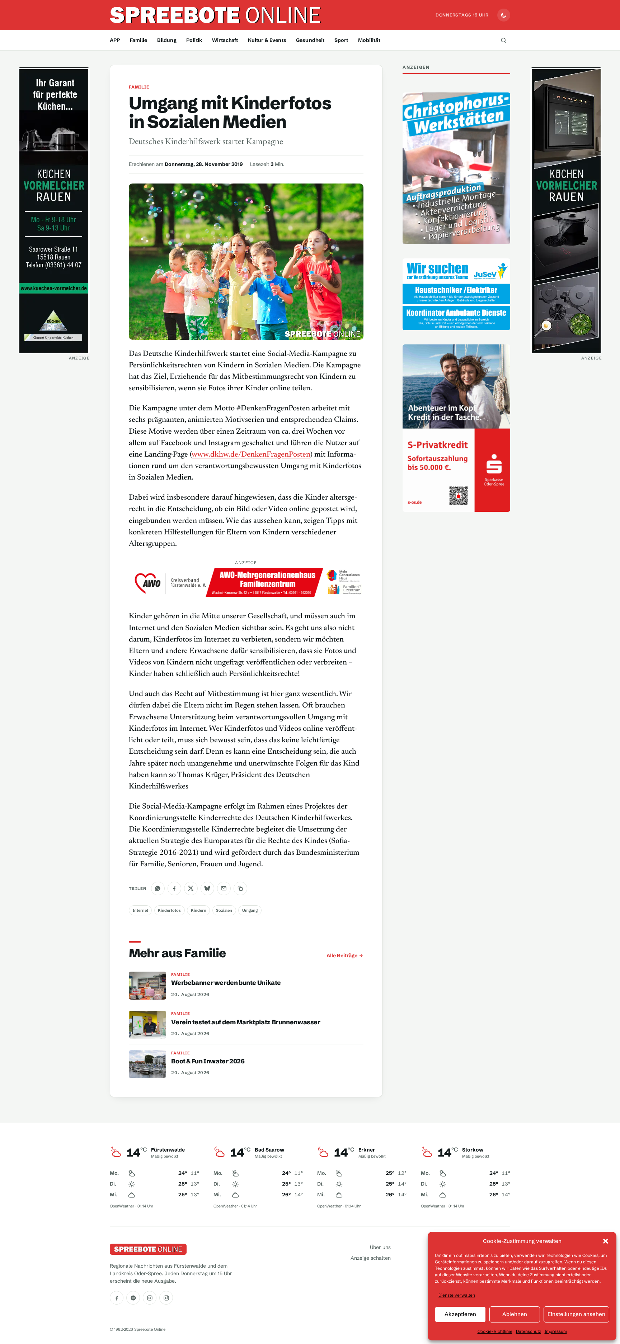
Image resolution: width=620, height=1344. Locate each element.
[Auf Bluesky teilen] (207, 888)
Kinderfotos (169, 910)
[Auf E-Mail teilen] (224, 888)
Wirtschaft (225, 40)
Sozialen (224, 910)
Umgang (250, 910)
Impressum (556, 1331)
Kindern (198, 910)
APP (115, 40)
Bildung (167, 40)
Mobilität (369, 40)
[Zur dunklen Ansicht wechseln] (503, 15)
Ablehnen (514, 1314)
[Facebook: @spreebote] (116, 1298)
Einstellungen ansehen (576, 1314)
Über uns (380, 1247)
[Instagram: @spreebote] (149, 1298)
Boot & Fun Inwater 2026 (207, 1061)
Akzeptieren (460, 1314)
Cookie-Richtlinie (495, 1331)
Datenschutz (528, 1331)
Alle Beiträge (342, 955)
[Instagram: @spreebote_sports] (166, 1298)
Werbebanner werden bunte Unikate (226, 983)
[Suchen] (503, 40)
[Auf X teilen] (191, 888)
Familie (138, 40)
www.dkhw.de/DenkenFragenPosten (251, 455)
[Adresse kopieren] (240, 888)
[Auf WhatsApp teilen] (158, 888)
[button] (605, 1241)
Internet (140, 910)
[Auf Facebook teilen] (174, 888)
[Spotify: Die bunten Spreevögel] (133, 1298)
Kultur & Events (267, 40)
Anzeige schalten (371, 1258)
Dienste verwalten (456, 1295)
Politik (194, 40)
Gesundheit (310, 40)
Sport (341, 40)
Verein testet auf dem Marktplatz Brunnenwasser (245, 1022)
